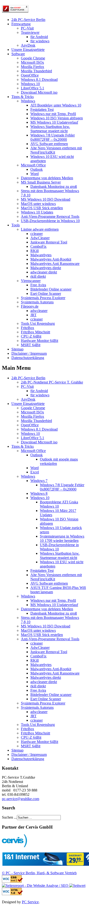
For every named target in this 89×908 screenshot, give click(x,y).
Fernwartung (21, 24)
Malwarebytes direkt (45, 268)
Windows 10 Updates (37, 212)
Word (34, 174)
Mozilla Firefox (32, 67)
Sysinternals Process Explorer (43, 298)
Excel (34, 472)
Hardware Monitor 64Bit (39, 341)
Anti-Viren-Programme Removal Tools (50, 216)
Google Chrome (33, 58)
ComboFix (38, 246)
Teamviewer (30, 32)
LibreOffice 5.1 (32, 88)
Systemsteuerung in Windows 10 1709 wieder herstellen (62, 538)
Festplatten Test (42, 109)
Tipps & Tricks (22, 97)
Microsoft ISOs (32, 62)
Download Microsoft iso (39, 92)
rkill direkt (38, 276)
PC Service (30, 902)
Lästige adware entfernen (40, 229)
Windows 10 (30, 84)
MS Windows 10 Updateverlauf (54, 122)
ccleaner (36, 234)
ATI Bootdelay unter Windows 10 (55, 105)
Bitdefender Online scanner (50, 289)
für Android (39, 37)
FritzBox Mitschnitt (35, 332)
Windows (28, 101)
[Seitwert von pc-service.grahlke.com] (76, 886)
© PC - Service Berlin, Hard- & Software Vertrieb (39, 873)
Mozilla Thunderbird (36, 71)
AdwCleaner (40, 238)
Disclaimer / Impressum (29, 353)
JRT (33, 315)
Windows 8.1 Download (39, 80)
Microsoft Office (33, 165)
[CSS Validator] (12, 881)
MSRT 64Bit (30, 345)
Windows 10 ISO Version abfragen (56, 118)
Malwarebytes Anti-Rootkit (50, 259)
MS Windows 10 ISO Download (45, 199)
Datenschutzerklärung (27, 358)
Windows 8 (38, 493)
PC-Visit (27, 28)
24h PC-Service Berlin (28, 20)
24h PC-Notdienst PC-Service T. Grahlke (52, 382)
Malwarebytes (41, 255)
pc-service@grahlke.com (20, 799)
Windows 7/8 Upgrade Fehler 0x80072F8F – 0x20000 (52, 137)
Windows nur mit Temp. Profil (53, 114)
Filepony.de (29, 306)
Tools (15, 225)
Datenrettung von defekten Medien (47, 178)
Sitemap (17, 349)
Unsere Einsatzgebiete (28, 50)
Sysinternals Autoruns (37, 302)
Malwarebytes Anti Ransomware (55, 264)
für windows (39, 41)
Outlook (36, 169)
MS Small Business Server (41, 182)
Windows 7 (38, 481)
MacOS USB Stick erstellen (42, 208)
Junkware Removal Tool (48, 242)
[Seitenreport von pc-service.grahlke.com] (35, 886)
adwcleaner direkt (43, 272)
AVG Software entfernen (49, 144)
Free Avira (38, 285)
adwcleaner (38, 311)
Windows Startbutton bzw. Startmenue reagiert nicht (50, 129)
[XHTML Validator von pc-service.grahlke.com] (12, 894)
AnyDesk (28, 45)
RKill (34, 251)
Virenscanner (31, 281)
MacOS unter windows (38, 204)
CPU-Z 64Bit (31, 336)
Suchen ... (9, 817)
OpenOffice (30, 75)
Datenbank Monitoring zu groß (53, 187)
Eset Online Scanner (45, 293)
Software (18, 54)
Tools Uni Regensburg (38, 323)
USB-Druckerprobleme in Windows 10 (50, 221)
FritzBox (27, 328)
